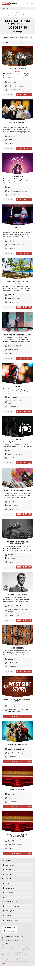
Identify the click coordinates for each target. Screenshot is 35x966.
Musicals (12, 8)
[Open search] (27, 3)
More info (9, 94)
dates (4, 8)
